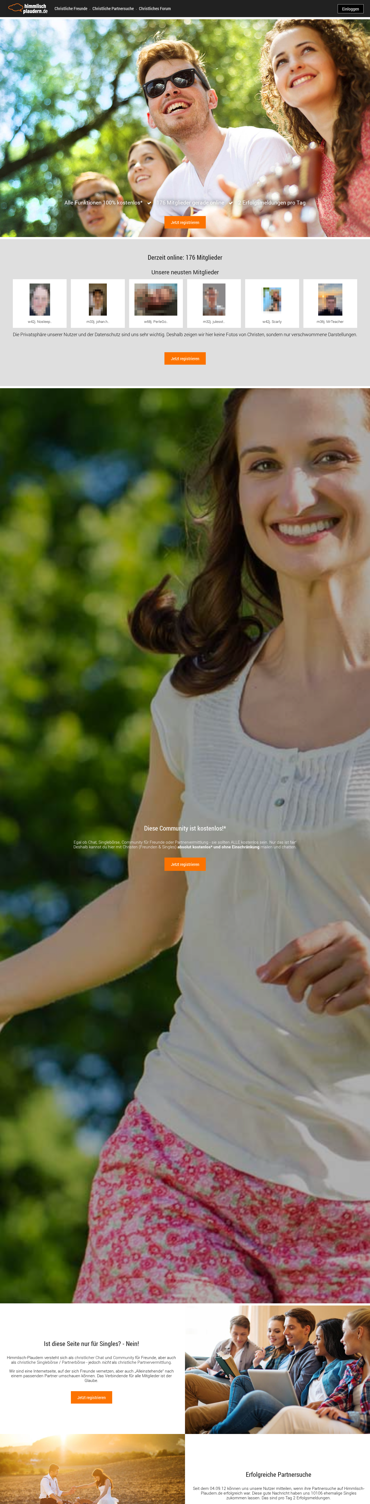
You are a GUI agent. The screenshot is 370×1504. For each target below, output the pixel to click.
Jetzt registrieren (185, 222)
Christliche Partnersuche (113, 8)
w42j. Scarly (272, 321)
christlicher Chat (89, 1357)
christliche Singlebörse (37, 1362)
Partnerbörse (73, 1362)
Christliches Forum (155, 8)
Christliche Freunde (71, 8)
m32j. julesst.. (214, 321)
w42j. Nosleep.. (40, 321)
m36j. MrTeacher (330, 321)
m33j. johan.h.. (98, 321)
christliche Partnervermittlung (144, 1362)
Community (123, 1357)
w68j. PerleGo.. (156, 321)
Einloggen (350, 9)
